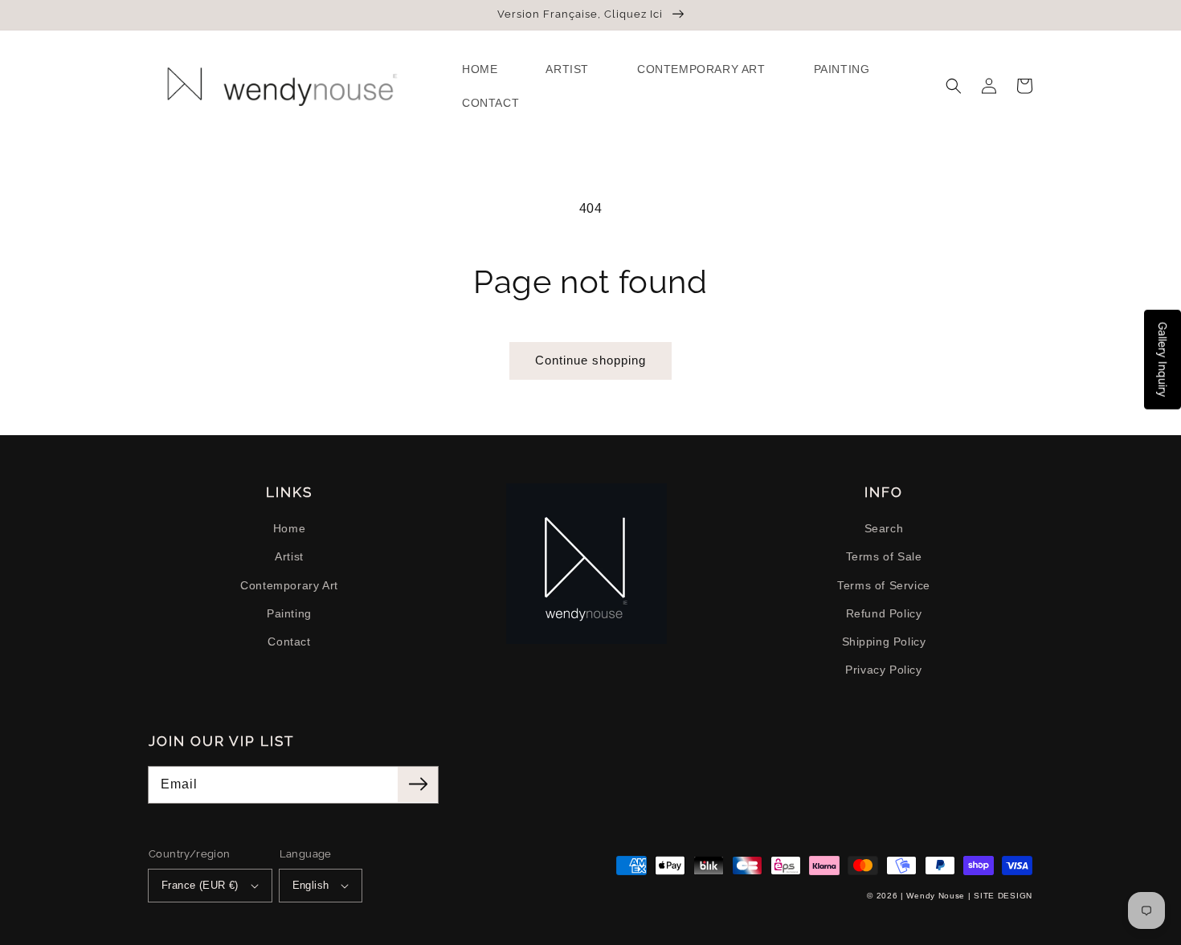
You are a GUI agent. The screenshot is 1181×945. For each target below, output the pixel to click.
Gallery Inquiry (1163, 359)
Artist (289, 556)
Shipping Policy (884, 641)
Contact (289, 641)
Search (884, 528)
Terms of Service (883, 585)
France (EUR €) (200, 885)
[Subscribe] (418, 784)
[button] (953, 86)
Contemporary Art (289, 585)
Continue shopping (590, 360)
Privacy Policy (883, 669)
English (310, 885)
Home (289, 528)
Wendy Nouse (935, 895)
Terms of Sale (884, 556)
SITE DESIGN (1003, 895)
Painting (289, 613)
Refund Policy (884, 613)
